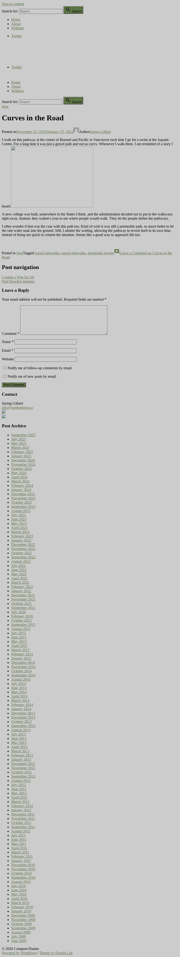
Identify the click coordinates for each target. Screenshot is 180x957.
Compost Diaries (14, 51)
